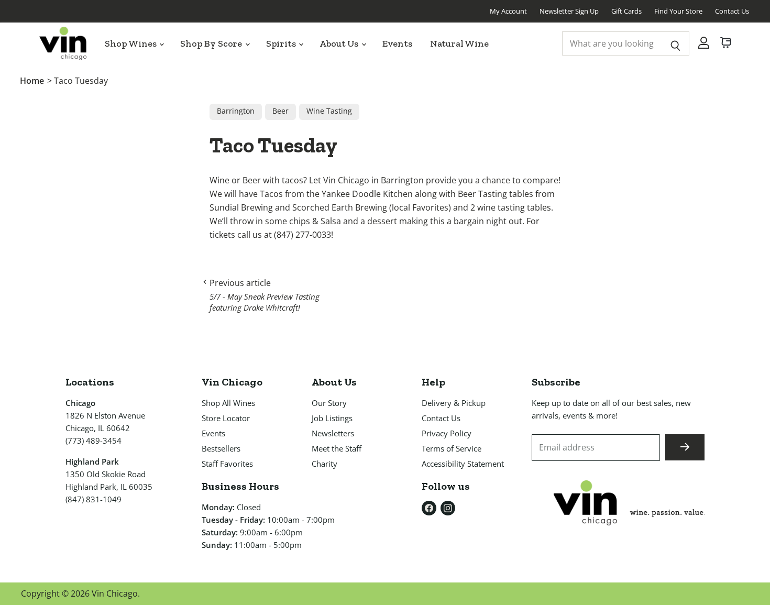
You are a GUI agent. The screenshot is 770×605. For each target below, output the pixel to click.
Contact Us (732, 11)
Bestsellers (221, 448)
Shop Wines (131, 43)
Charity (324, 463)
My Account (508, 11)
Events (397, 43)
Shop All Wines (228, 403)
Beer (280, 111)
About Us (340, 43)
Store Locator (226, 418)
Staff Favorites (227, 463)
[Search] (675, 43)
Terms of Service (451, 448)
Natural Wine (459, 43)
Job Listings (332, 418)
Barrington (236, 111)
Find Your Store (678, 11)
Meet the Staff (336, 448)
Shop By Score (212, 43)
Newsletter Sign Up (569, 11)
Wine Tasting (329, 111)
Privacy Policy (446, 433)
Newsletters (333, 433)
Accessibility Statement (463, 463)
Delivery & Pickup (454, 403)
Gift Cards (626, 11)
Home (32, 80)
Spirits (282, 43)
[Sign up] (685, 447)
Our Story (329, 403)
